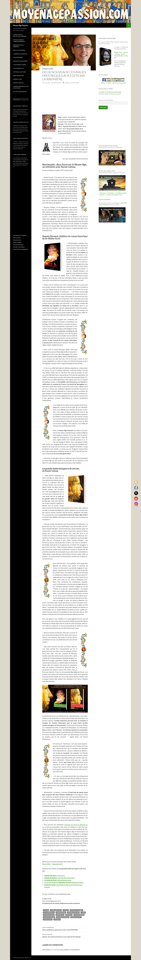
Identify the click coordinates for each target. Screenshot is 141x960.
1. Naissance (102, 193)
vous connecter (55, 949)
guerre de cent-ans (73, 912)
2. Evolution (110, 193)
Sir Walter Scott (76, 917)
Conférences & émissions (20, 54)
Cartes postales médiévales (19, 154)
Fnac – (121, 52)
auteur (46, 910)
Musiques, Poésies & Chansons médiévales (19, 40)
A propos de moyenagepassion (20, 249)
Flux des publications (18, 244)
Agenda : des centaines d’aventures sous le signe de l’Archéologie (61, 936)
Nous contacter (17, 237)
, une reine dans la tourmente (66, 878)
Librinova (117, 54)
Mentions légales (17, 242)
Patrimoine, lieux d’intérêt (20, 61)
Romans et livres (47, 69)
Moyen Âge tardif (49, 914)
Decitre (123, 54)
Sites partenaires (17, 240)
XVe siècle (57, 919)
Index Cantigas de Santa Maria (20, 138)
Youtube (108, 83)
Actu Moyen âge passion (19, 91)
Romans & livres (17, 79)
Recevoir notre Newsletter (106, 100)
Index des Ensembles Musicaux (20, 122)
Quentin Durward (49, 917)
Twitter (103, 83)
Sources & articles (18, 82)
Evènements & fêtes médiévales (18, 45)
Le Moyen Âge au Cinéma (19, 64)
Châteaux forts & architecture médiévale (19, 35)
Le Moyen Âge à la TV (18, 68)
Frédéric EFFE (57, 83)
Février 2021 (46, 864)
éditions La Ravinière (76, 910)
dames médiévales (56, 910)
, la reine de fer (60, 875)
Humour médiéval (18, 57)
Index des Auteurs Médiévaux (20, 106)
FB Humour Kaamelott (119, 83)
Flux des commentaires (18, 247)
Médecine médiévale (18, 75)
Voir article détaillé (120, 61)
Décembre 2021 (57, 864)
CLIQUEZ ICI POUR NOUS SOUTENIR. (110, 92)
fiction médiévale (49, 912)
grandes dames (61, 912)
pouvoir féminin (79, 914)
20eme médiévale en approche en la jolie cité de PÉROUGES (60, 929)
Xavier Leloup (48, 919)
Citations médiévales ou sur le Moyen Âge (20, 87)
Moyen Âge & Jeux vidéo (19, 72)
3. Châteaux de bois (121, 193)
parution (69, 914)
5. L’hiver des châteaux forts (114, 195)
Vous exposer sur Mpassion (20, 235)
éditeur (66, 910)
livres (83, 912)
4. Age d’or (102, 195)
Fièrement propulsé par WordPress (22, 957)
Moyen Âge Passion (20, 25)
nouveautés (60, 914)
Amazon (126, 52)
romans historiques (63, 917)
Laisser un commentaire (71, 83)
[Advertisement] (65, 100)
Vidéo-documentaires (19, 50)
